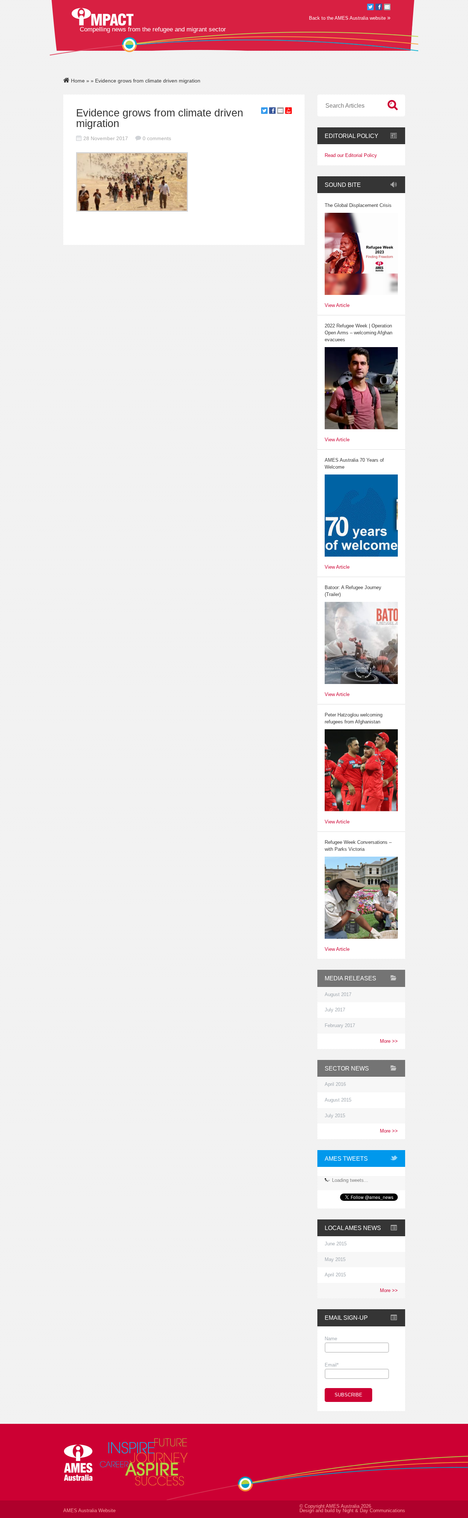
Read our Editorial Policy (351, 155)
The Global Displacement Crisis (358, 205)
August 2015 (338, 1100)
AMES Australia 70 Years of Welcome (354, 464)
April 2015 (335, 1274)
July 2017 (335, 1009)
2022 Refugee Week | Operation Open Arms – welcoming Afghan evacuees (358, 332)
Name (331, 1338)
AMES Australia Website (89, 1510)
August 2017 (338, 994)
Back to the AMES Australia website (349, 18)
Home (77, 81)
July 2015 (335, 1115)
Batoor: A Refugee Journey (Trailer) (353, 591)
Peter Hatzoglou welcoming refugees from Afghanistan (353, 718)
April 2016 (335, 1084)
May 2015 (335, 1259)
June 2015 (336, 1243)
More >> (389, 1041)
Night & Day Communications (374, 1510)
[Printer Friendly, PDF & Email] (288, 112)
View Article (337, 305)
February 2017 (340, 1025)
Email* (332, 1365)
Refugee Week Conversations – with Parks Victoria (358, 846)
